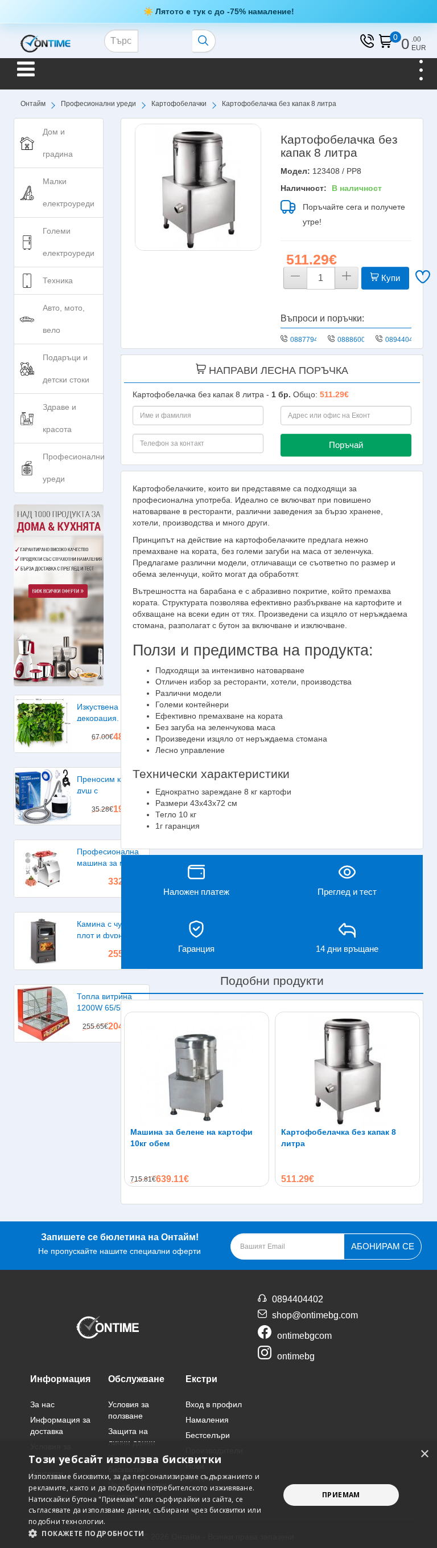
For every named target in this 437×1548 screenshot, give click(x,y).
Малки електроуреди (68, 192)
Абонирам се (382, 1246)
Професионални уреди (98, 104)
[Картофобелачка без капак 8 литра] (198, 186)
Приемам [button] (341, 1495)
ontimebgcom (304, 1336)
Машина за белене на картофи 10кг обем (191, 1137)
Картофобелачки (179, 104)
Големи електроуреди (68, 242)
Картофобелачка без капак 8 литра (338, 1137)
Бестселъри (207, 1435)
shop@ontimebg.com (315, 1315)
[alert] (218, 1495)
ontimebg (296, 1356)
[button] (150, 1533)
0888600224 (357, 340)
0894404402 (405, 340)
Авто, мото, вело (64, 319)
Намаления (207, 1419)
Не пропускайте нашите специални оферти (119, 1244)
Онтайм (33, 104)
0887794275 (310, 340)
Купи (389, 278)
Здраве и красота (59, 418)
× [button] (424, 1454)
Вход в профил (213, 1404)
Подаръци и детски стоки (66, 368)
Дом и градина (58, 142)
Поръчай (346, 445)
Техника (58, 280)
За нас (42, 1404)
